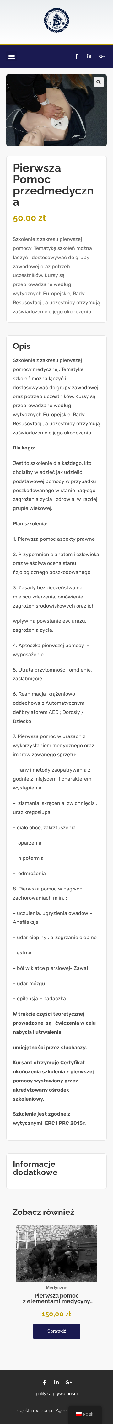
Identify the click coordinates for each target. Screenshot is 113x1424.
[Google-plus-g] (102, 56)
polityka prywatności (57, 1393)
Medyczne (56, 1287)
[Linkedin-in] (89, 56)
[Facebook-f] (76, 56)
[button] (11, 56)
